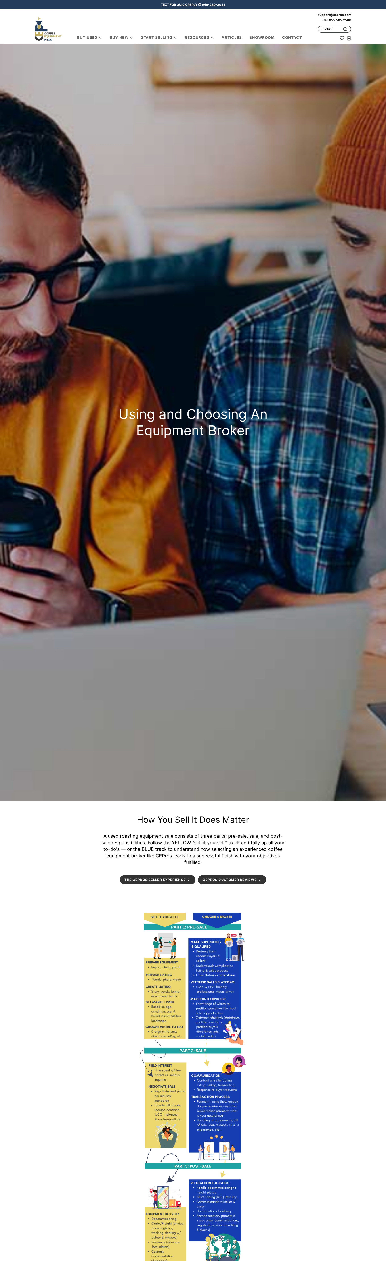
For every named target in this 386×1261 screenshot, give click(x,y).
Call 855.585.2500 (336, 20)
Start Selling (156, 37)
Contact (292, 37)
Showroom (262, 37)
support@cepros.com (334, 15)
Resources (197, 37)
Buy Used (87, 37)
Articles (232, 37)
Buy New (119, 37)
